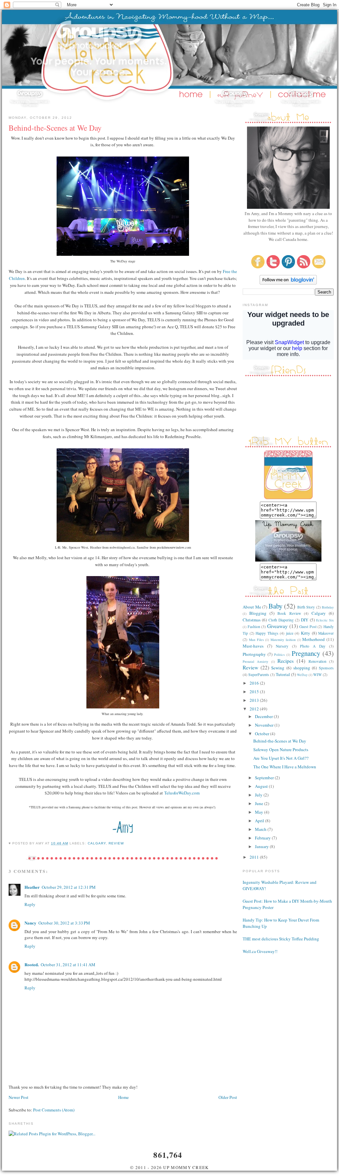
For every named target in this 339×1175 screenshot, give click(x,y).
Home (123, 1097)
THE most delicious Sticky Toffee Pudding (281, 939)
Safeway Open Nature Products (280, 749)
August (262, 786)
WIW (317, 674)
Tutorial (283, 674)
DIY (304, 620)
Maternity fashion (283, 639)
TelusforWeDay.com (182, 793)
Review (116, 843)
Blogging (257, 613)
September (265, 778)
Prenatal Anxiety (255, 661)
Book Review (289, 613)
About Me (252, 607)
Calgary (97, 843)
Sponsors (326, 667)
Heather (32, 887)
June (259, 803)
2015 (255, 692)
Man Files (256, 639)
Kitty (305, 633)
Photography (254, 654)
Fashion (254, 626)
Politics (279, 654)
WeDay (302, 674)
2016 (255, 683)
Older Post (227, 1097)
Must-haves (253, 646)
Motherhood (313, 639)
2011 (255, 857)
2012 (255, 709)
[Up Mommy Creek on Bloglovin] (288, 283)
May (259, 812)
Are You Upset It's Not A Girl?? (281, 758)
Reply (29, 904)
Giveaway (277, 626)
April (260, 821)
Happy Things (267, 633)
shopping (301, 668)
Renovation (317, 661)
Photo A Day (312, 646)
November (264, 725)
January (262, 846)
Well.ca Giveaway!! (260, 951)
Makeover (326, 633)
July (259, 795)
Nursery (282, 646)
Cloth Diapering (281, 619)
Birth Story (306, 607)
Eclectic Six (325, 620)
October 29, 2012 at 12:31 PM (69, 887)
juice (289, 633)
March (261, 829)
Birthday (328, 607)
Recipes (285, 660)
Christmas (252, 620)
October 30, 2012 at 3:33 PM (64, 923)
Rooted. (31, 964)
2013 (255, 700)
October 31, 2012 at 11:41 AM (68, 965)
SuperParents (258, 674)
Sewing (277, 668)
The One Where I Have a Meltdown (284, 767)
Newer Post (18, 1097)
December (264, 716)
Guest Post (307, 626)
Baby (275, 605)
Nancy (30, 923)
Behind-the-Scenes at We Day (279, 741)
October (262, 734)
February (263, 838)
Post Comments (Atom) (53, 1110)
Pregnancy (306, 653)
